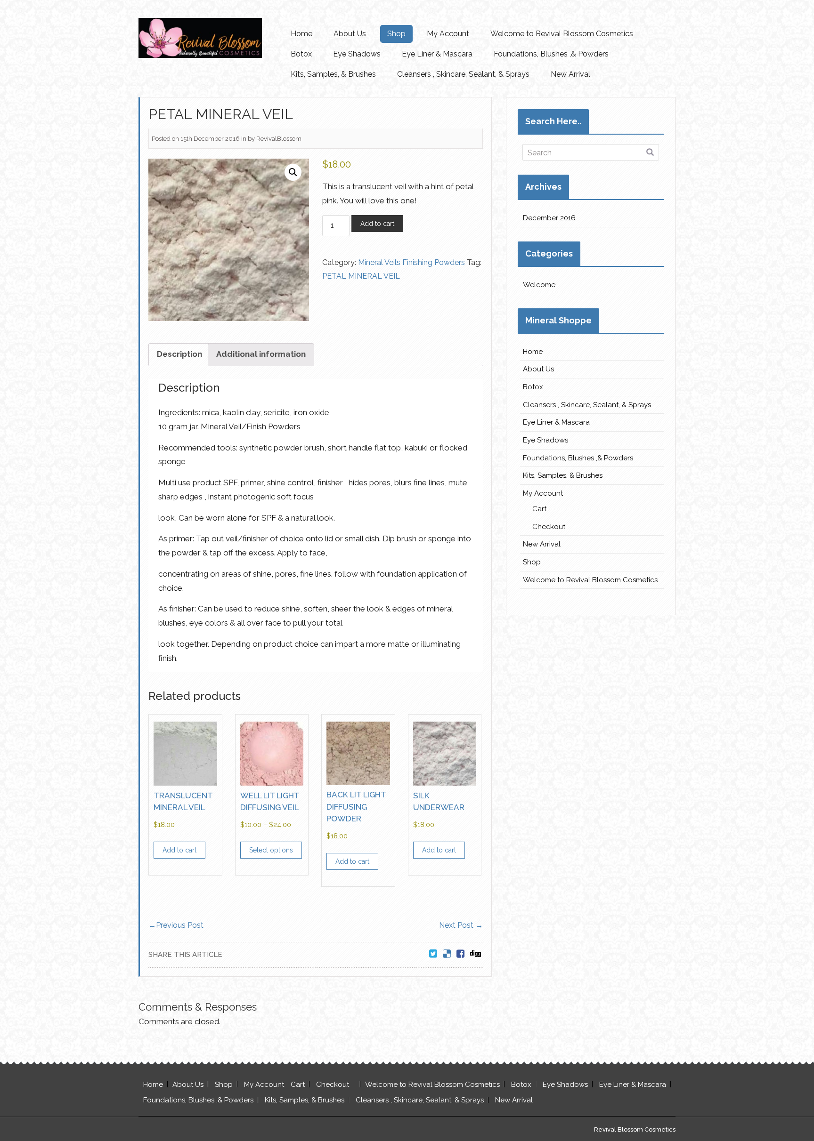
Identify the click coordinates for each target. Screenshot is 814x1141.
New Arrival (570, 74)
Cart (539, 509)
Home (301, 33)
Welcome (539, 285)
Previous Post (176, 925)
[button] (293, 172)
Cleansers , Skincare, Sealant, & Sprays (463, 74)
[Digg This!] (475, 954)
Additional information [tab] (261, 354)
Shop (396, 33)
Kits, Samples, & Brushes (333, 74)
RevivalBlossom (278, 138)
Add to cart (377, 223)
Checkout (548, 526)
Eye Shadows (357, 53)
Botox (301, 53)
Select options (271, 850)
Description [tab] (179, 354)
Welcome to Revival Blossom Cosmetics (561, 33)
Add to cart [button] (179, 850)
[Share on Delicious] (447, 954)
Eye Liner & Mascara (437, 53)
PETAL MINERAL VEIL (361, 276)
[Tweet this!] (433, 954)
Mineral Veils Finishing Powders (411, 262)
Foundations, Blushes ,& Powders (551, 53)
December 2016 (549, 218)
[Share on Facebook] (460, 954)
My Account (448, 33)
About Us (350, 33)
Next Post (461, 925)
